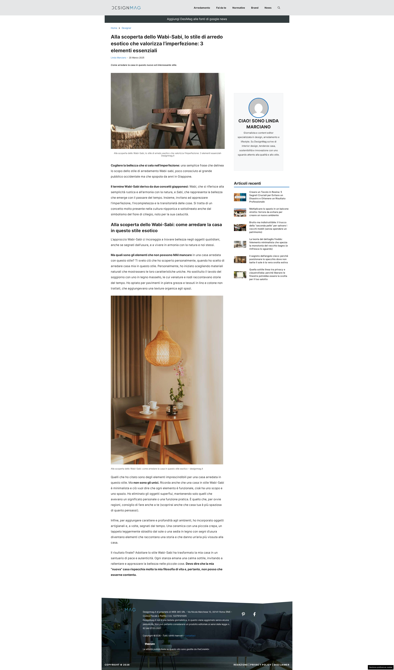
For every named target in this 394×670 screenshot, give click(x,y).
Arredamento (202, 7)
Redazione (241, 664)
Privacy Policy (260, 664)
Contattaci (190, 635)
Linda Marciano (118, 57)
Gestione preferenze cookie (380, 667)
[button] (279, 7)
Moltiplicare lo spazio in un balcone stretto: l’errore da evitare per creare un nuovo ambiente (269, 212)
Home (114, 28)
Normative (238, 7)
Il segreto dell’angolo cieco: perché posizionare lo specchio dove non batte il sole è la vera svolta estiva (268, 259)
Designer (126, 28)
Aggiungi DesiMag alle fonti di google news (197, 19)
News (268, 7)
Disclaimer (281, 664)
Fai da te (221, 7)
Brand (254, 7)
